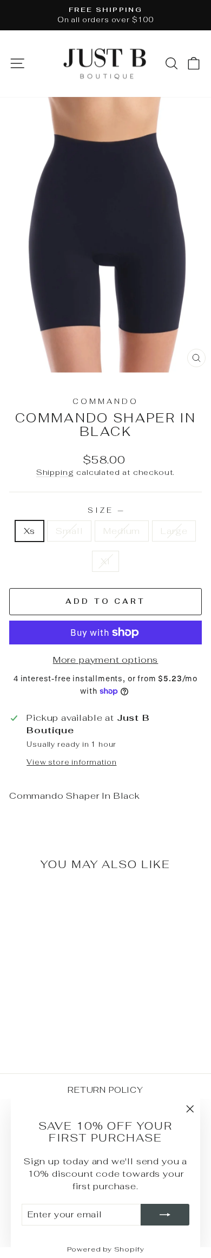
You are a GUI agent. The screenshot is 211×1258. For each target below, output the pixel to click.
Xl (105, 561)
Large (174, 531)
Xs (30, 531)
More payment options (106, 660)
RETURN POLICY (105, 1090)
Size (105, 510)
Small (69, 531)
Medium (121, 531)
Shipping (55, 472)
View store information (71, 762)
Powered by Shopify (105, 1249)
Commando (105, 401)
